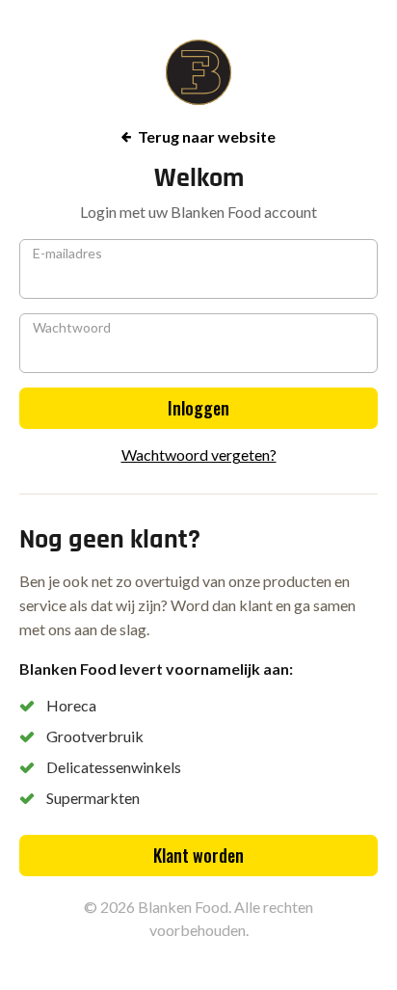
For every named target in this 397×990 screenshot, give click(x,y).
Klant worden (198, 855)
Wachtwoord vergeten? (199, 454)
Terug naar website (207, 136)
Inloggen (198, 407)
